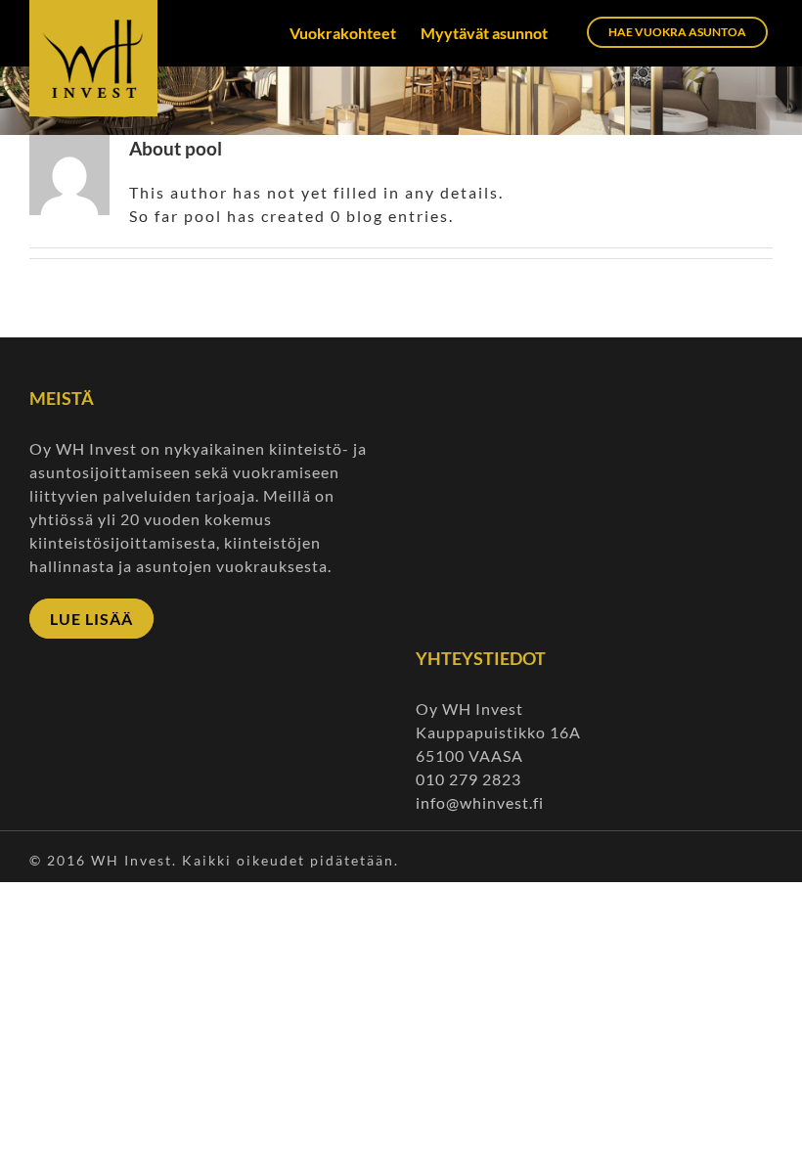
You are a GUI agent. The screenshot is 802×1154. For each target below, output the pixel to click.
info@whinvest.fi (482, 802)
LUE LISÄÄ (91, 618)
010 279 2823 (468, 779)
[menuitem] (355, 33)
